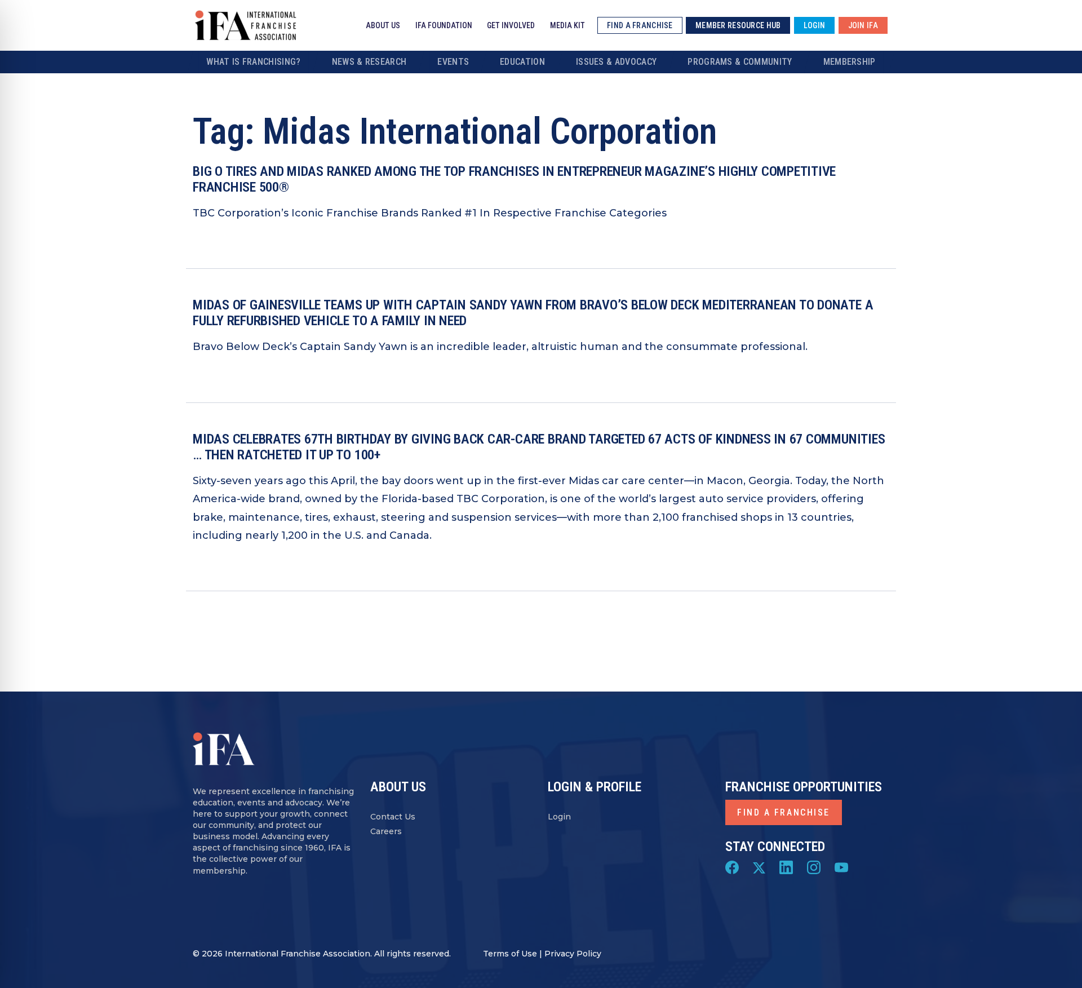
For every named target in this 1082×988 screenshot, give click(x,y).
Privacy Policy (572, 954)
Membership (849, 61)
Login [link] (814, 25)
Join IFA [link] (863, 25)
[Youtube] (841, 867)
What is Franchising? (253, 61)
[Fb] (732, 867)
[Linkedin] (786, 867)
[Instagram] (814, 867)
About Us (383, 25)
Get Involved (511, 25)
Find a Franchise (783, 812)
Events (453, 61)
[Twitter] (759, 867)
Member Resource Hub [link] (738, 25)
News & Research (369, 61)
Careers (386, 831)
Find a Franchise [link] (639, 25)
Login (559, 817)
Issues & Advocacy (616, 61)
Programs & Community (740, 61)
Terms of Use (510, 954)
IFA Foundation (443, 25)
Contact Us (392, 817)
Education (522, 61)
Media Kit (567, 25)
